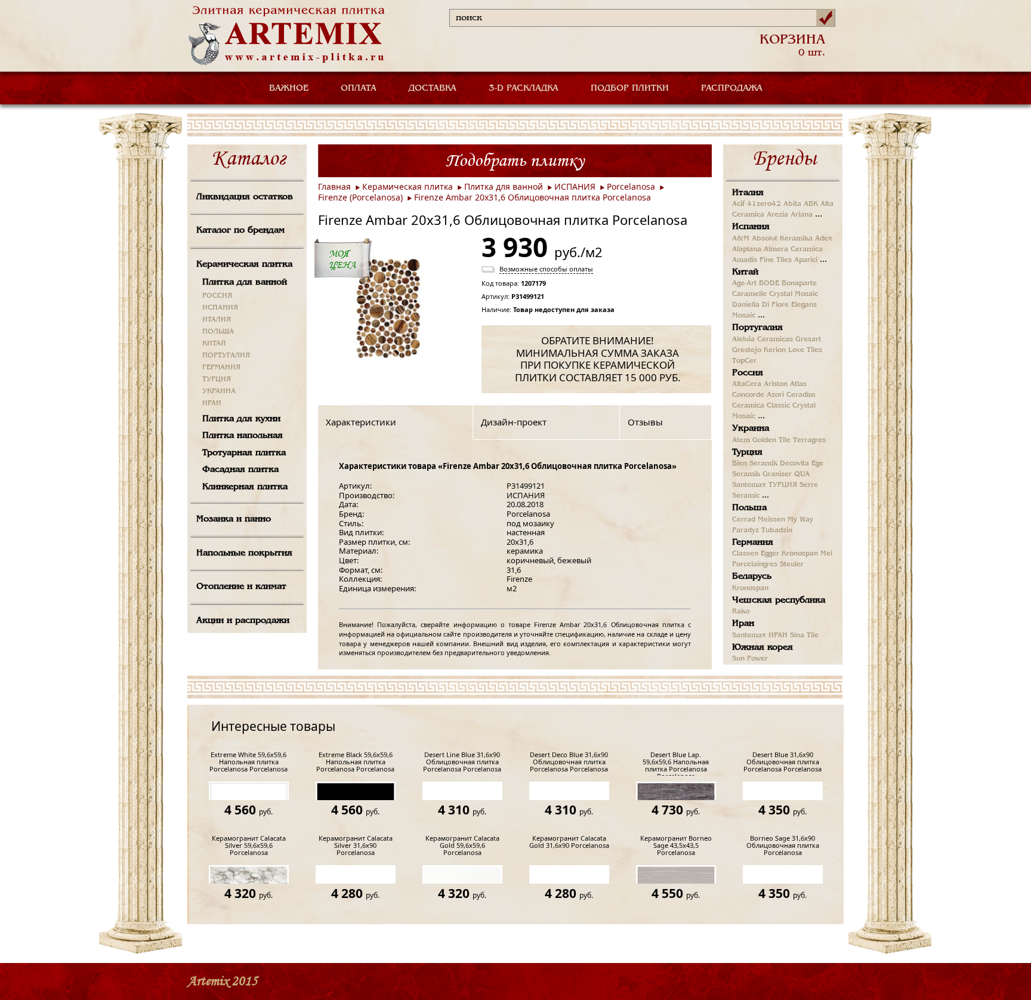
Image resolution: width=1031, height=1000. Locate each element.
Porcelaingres (754, 564)
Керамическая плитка (244, 264)
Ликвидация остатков (244, 197)
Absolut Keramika (782, 238)
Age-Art (744, 283)
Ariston (776, 384)
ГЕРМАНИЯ (221, 367)
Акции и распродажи (242, 620)
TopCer (744, 361)
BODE (769, 283)
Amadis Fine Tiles (762, 260)
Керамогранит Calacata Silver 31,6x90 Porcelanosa (356, 846)
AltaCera (746, 384)
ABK (811, 204)
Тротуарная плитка (244, 453)
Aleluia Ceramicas (762, 339)
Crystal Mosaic (793, 294)
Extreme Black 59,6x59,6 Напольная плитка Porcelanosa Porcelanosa (355, 762)
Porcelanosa (631, 186)
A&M (740, 238)
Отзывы (645, 422)
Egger (770, 553)
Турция (747, 452)
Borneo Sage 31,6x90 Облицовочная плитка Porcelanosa (782, 846)
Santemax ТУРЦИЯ (764, 485)
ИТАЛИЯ (216, 319)
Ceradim (800, 395)
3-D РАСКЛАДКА (523, 88)
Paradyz (745, 530)
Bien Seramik (754, 463)
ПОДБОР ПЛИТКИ (630, 88)
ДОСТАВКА (432, 88)
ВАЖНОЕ (288, 88)
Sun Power (750, 658)
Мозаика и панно (233, 519)
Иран (743, 623)
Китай (745, 272)
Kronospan (800, 553)
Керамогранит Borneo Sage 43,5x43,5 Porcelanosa (676, 846)
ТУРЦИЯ (216, 379)
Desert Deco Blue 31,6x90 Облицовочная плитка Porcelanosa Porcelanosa (569, 762)
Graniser (777, 474)
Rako (740, 611)
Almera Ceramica (793, 249)
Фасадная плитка (240, 469)
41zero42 (764, 204)
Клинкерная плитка (245, 487)
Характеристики (361, 422)
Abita (792, 204)
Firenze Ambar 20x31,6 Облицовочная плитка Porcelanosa (532, 197)
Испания (751, 227)
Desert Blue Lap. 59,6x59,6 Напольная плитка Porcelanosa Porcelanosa (676, 763)
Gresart (808, 339)
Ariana (802, 214)
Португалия (757, 327)
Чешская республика (778, 600)
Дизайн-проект (514, 422)
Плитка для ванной (244, 282)
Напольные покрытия (244, 553)
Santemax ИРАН (760, 635)
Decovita (794, 463)
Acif (738, 204)
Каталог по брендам (240, 230)
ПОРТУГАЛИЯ (226, 355)
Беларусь (751, 576)
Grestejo (746, 350)
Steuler (792, 564)
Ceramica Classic (761, 405)
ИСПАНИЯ (220, 307)
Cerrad (743, 519)
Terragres (809, 440)
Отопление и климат (241, 586)
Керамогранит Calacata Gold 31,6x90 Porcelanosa (569, 842)
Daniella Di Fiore (760, 304)
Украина (750, 428)
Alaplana (746, 249)
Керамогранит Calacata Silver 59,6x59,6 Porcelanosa (249, 846)
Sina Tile (804, 635)
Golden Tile (771, 440)
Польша (749, 508)
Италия (748, 193)
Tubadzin (776, 530)
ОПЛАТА (358, 88)
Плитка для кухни (241, 419)
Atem (741, 440)
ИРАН (211, 403)
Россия (747, 373)
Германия (752, 542)
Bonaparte (799, 283)
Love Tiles (805, 350)
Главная (334, 186)
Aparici (805, 260)
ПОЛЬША (218, 331)
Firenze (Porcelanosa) (360, 197)
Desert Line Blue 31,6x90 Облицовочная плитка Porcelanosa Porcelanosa (462, 762)
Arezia (777, 214)
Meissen (771, 519)
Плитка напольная (242, 435)
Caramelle (749, 294)
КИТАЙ (214, 343)
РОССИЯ (217, 296)
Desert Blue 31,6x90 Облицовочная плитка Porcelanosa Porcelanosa (782, 762)
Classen (745, 553)
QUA (802, 474)
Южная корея (762, 647)
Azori (775, 395)
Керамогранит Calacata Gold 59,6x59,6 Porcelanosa (462, 846)
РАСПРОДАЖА (732, 88)
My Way (800, 519)
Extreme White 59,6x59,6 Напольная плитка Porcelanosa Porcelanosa (248, 762)
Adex (823, 238)
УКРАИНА (219, 391)
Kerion (775, 350)
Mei (826, 553)
